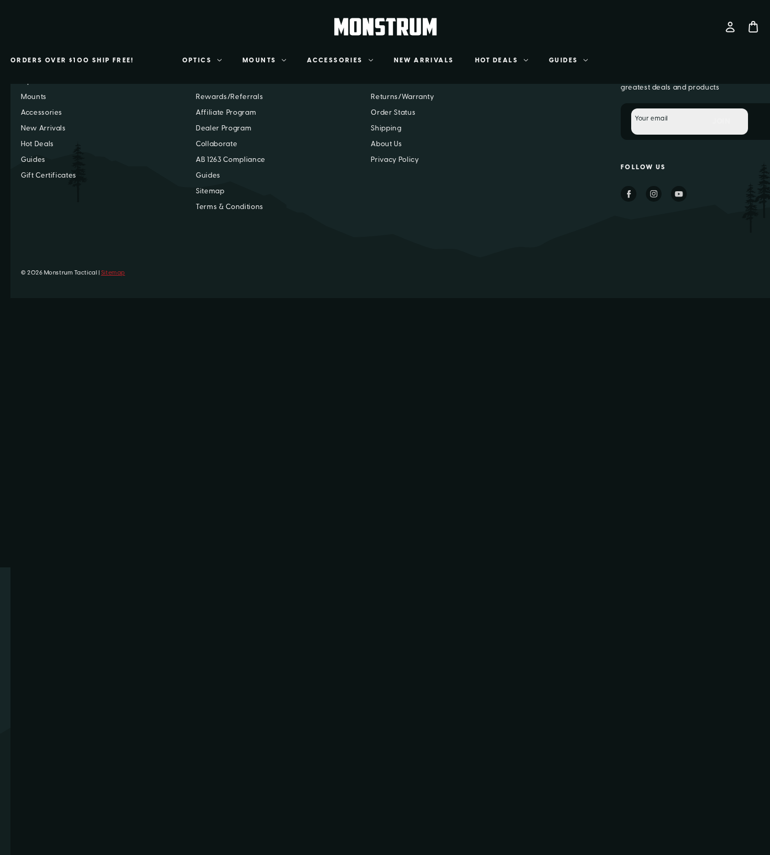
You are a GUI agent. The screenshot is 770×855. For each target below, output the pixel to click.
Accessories (334, 60)
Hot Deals (497, 60)
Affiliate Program (226, 112)
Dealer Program (223, 128)
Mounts (259, 60)
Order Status (393, 112)
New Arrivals (424, 60)
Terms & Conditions (229, 207)
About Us (386, 144)
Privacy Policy (395, 159)
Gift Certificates (48, 175)
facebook (628, 194)
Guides (563, 60)
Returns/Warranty (402, 97)
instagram (654, 194)
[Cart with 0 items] (753, 26)
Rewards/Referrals (229, 97)
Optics (197, 60)
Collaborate (216, 144)
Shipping (386, 128)
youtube (679, 194)
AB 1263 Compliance (231, 159)
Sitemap (210, 191)
